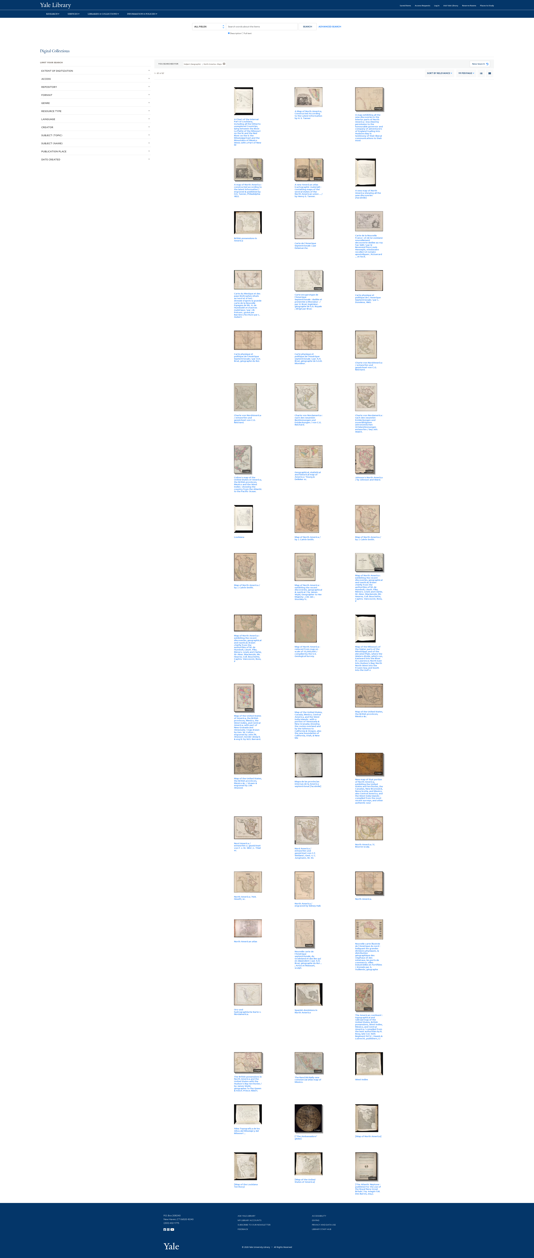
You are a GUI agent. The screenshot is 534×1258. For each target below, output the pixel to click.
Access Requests (422, 5)
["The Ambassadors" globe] (306, 1137)
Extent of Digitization (57, 70)
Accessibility (319, 1216)
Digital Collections (55, 51)
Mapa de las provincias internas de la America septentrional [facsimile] (308, 784)
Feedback (243, 1229)
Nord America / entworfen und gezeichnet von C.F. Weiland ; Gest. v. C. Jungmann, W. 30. (305, 853)
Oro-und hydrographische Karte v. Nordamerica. (247, 1012)
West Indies (361, 1079)
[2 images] (242, 459)
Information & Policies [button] (141, 14)
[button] (308, 26)
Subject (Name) (52, 143)
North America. (363, 898)
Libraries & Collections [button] (102, 14)
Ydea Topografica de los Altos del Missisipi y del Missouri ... (247, 1131)
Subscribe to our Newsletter (254, 1225)
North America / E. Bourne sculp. (365, 845)
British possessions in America (245, 239)
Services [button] (73, 14)
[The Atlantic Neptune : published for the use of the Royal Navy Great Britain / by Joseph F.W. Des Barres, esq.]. (368, 1189)
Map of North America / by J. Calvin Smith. (308, 538)
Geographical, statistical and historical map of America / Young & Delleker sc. (308, 476)
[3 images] (366, 1166)
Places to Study (487, 5)
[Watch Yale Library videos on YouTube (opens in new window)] (172, 1229)
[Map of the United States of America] (305, 1180)
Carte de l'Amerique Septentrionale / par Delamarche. (305, 245)
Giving (315, 1220)
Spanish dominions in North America (306, 1011)
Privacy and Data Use (324, 1225)
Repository (49, 87)
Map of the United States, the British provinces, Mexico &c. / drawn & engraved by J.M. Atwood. (248, 783)
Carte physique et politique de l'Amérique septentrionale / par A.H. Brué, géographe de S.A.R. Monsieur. (308, 359)
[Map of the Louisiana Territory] (246, 1185)
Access (46, 78)
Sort (438, 73)
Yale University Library (74, 5)
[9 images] (308, 1117)
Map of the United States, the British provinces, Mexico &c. (369, 714)
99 (465, 73)
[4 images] (369, 98)
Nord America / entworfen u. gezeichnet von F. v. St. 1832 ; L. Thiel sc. (247, 847)
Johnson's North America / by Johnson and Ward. (369, 478)
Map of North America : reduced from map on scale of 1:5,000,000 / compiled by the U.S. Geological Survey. (307, 651)
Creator (47, 127)
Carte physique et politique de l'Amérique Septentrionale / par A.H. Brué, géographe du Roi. (247, 357)
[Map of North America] (368, 1136)
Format (46, 95)
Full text (248, 33)
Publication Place (53, 151)
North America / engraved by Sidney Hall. (308, 904)
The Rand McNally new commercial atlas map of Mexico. (308, 1079)
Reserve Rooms (469, 5)
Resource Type (51, 111)
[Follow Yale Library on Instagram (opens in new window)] (168, 1229)
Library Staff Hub (321, 1229)
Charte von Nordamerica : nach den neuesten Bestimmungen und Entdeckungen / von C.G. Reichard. (308, 420)
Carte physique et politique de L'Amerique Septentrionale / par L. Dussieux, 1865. (368, 298)
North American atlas (245, 941)
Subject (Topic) (51, 135)
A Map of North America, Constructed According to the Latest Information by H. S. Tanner (308, 115)
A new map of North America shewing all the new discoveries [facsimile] (368, 194)
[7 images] (369, 561)
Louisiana (239, 537)
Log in (436, 5)
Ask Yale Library (450, 5)
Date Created (50, 159)
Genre (45, 103)
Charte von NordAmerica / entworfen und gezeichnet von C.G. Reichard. (368, 366)
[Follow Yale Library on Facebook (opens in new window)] (165, 1229)
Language (48, 119)
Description (235, 33)
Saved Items (405, 5)
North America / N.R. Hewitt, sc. (245, 897)
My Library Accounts (249, 1220)
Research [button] (52, 14)
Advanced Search (329, 26)
